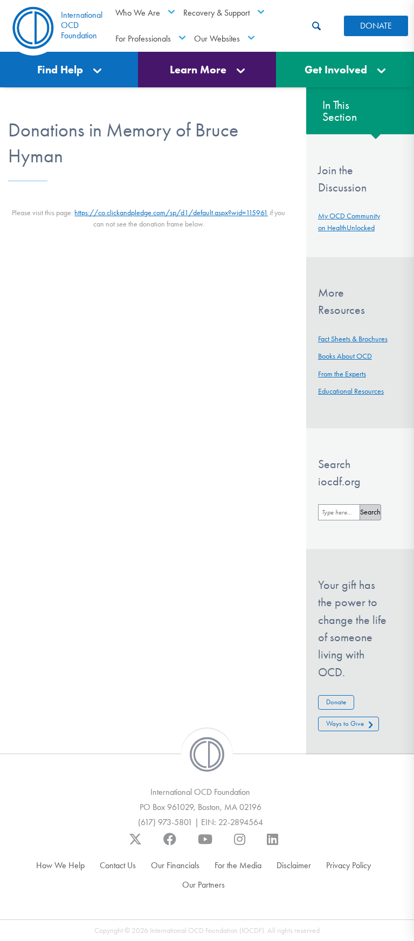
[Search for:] (339, 512)
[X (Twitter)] (135, 844)
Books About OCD (345, 356)
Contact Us (118, 865)
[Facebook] (170, 844)
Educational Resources (351, 391)
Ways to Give (345, 723)
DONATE (376, 25)
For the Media (238, 865)
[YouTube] (205, 844)
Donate (336, 702)
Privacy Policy (348, 865)
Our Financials (175, 865)
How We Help (60, 865)
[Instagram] (239, 844)
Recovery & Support (216, 13)
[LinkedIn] (272, 844)
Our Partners (203, 885)
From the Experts (342, 374)
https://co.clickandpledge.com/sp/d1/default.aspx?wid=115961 (171, 212)
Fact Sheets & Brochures (353, 339)
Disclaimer (294, 865)
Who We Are (137, 13)
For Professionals (143, 38)
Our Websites (217, 38)
